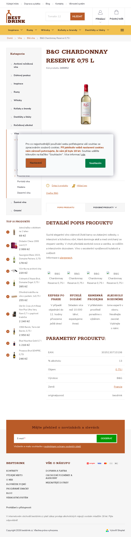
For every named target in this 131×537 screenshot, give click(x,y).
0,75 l (119, 369)
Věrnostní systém (77, 3)
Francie (118, 387)
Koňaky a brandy (22, 108)
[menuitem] (15, 30)
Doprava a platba (32, 3)
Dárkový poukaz (22, 75)
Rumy (17, 91)
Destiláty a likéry (22, 116)
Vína (16, 133)
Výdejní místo (12, 3)
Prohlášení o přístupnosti (18, 507)
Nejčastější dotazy (57, 483)
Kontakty (59, 3)
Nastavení (36, 163)
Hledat (77, 16)
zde (83, 154)
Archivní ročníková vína (23, 65)
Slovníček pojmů (16, 484)
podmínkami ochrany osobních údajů (62, 446)
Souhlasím (95, 163)
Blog (48, 3)
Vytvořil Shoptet (117, 530)
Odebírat (106, 438)
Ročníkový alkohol (23, 125)
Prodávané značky (17, 489)
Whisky (18, 100)
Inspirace (18, 83)
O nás (9, 480)
